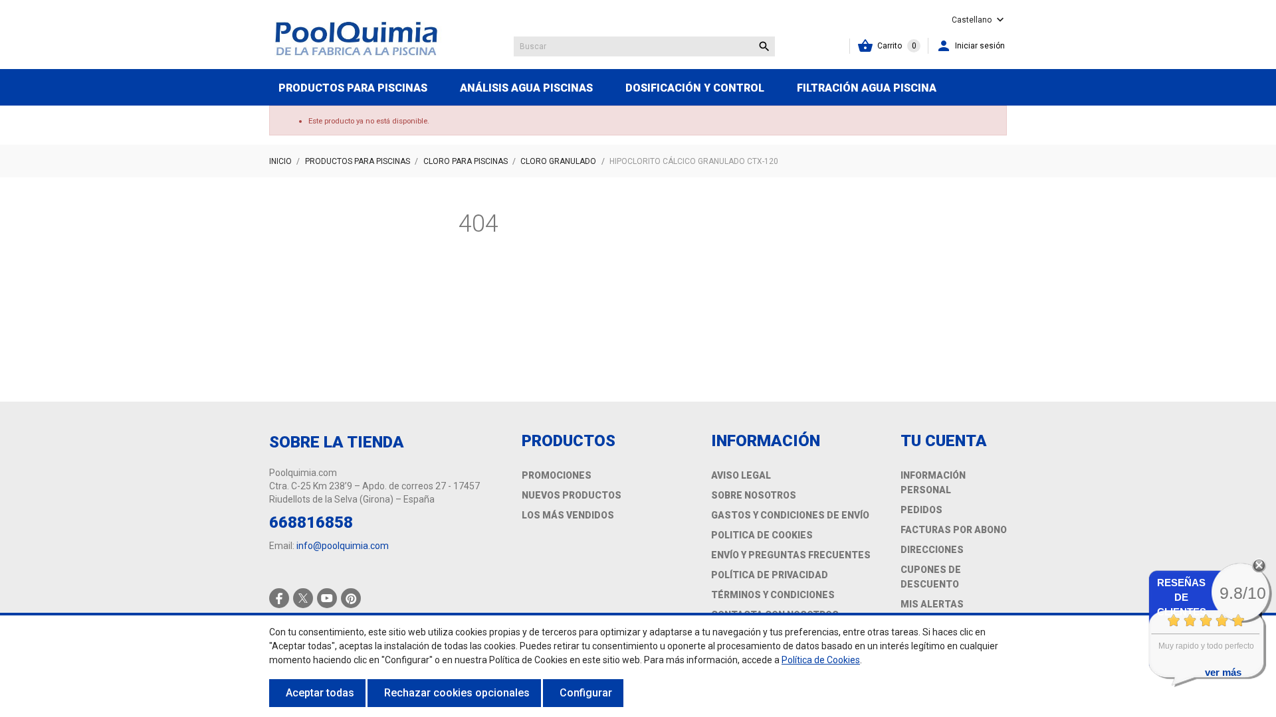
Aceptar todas (320, 692)
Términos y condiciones (773, 595)
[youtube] (327, 598)
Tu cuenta (944, 441)
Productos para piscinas (352, 88)
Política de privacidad (769, 575)
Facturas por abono (954, 529)
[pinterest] (351, 598)
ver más (1223, 672)
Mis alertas (932, 604)
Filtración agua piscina (866, 88)
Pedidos (921, 510)
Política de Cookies (821, 660)
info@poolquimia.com (342, 545)
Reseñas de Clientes (1181, 597)
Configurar (586, 692)
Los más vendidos (568, 515)
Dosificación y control (694, 88)
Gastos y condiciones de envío (790, 515)
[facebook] (279, 598)
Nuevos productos (571, 495)
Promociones (556, 475)
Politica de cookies (762, 535)
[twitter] (303, 598)
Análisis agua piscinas (526, 88)
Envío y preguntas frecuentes (791, 555)
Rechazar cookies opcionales (457, 692)
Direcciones (932, 549)
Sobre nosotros (753, 495)
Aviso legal (741, 475)
